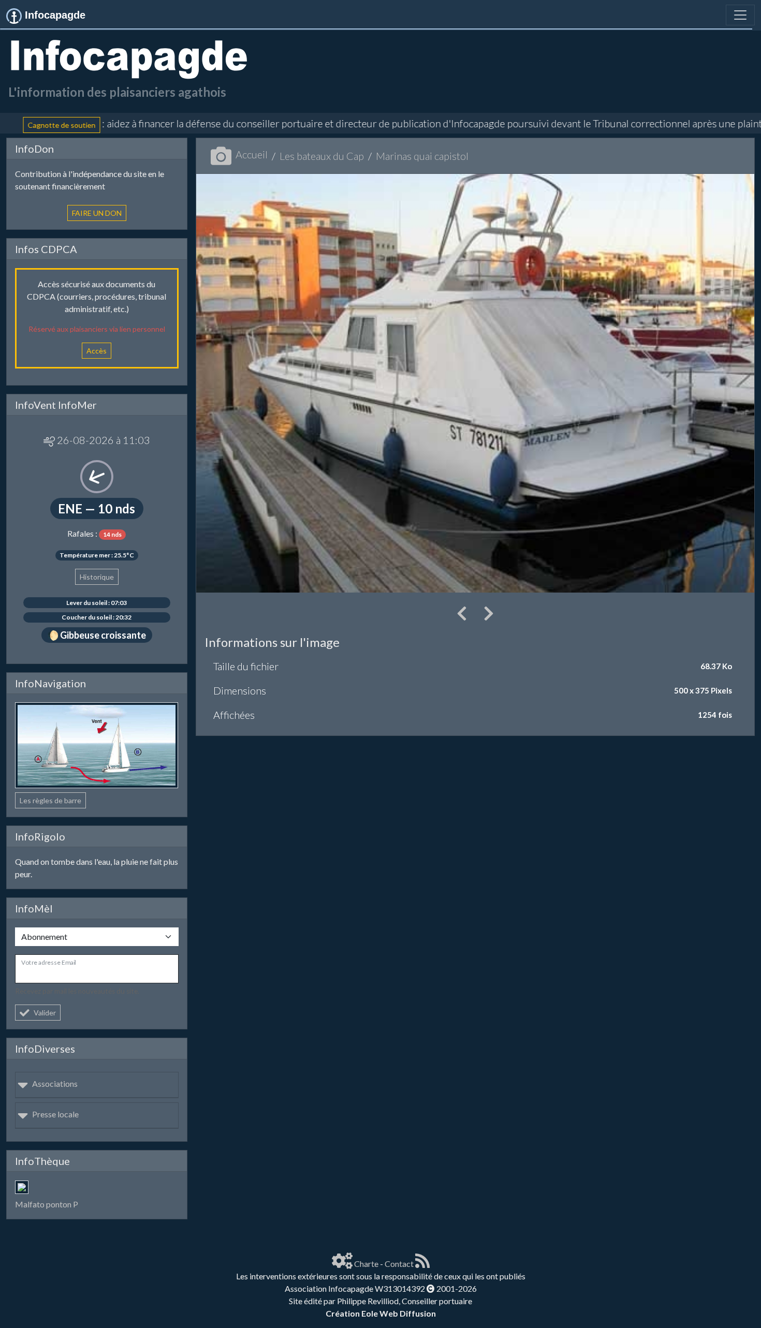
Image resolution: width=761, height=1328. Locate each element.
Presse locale (55, 1114)
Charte (366, 1263)
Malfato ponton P (46, 1204)
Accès (96, 350)
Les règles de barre (50, 800)
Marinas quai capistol (422, 156)
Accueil (252, 154)
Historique (97, 576)
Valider (45, 1012)
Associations (55, 1083)
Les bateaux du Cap (322, 156)
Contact (399, 1263)
